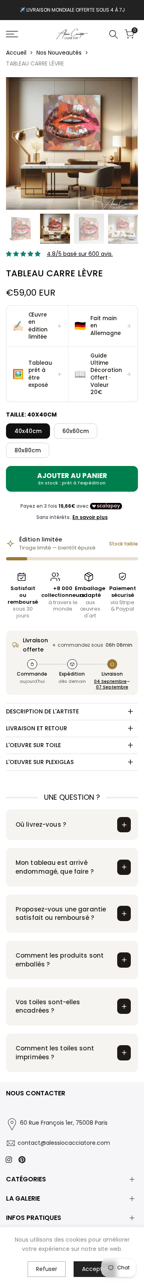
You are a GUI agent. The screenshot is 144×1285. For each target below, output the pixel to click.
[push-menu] (12, 34)
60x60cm (75, 431)
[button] (37, 326)
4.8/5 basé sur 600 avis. (80, 254)
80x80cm (27, 450)
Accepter (95, 1269)
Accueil (16, 53)
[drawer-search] (113, 34)
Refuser (46, 1269)
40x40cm (28, 431)
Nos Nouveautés (59, 53)
